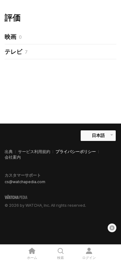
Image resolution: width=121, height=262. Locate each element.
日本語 (98, 135)
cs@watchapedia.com (25, 181)
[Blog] (112, 228)
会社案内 (13, 157)
